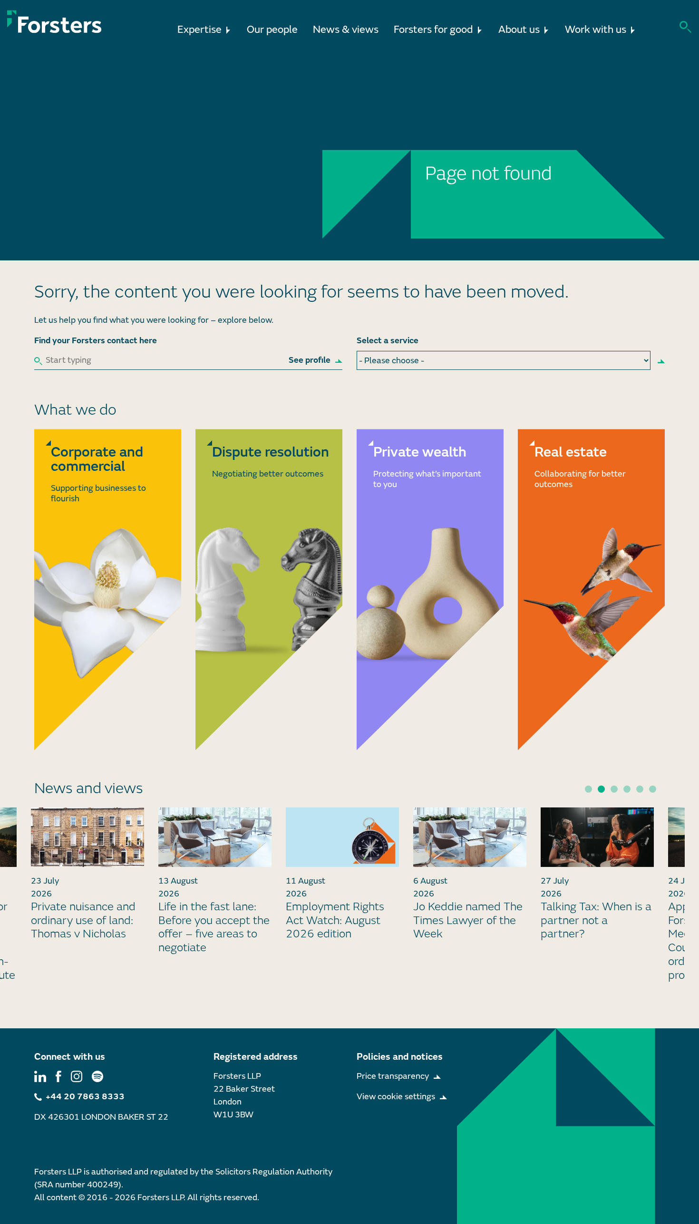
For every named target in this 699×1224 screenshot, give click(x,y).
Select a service (387, 340)
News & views (346, 29)
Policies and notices (400, 1057)
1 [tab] (588, 789)
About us (519, 29)
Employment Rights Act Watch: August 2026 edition (335, 920)
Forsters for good (433, 29)
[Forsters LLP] (54, 22)
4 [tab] (627, 789)
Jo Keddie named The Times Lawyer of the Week (468, 920)
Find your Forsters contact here (95, 340)
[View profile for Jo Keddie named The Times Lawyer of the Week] (469, 837)
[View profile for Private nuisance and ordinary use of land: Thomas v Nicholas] (87, 837)
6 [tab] (652, 789)
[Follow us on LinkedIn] (40, 1076)
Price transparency (393, 1076)
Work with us (595, 29)
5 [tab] (639, 789)
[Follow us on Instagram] (76, 1076)
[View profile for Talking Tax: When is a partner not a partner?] (597, 837)
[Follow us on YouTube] (97, 1076)
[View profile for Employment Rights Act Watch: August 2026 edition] (342, 837)
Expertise (199, 29)
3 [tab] (614, 789)
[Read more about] (107, 589)
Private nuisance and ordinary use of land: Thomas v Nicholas (83, 920)
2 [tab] (601, 789)
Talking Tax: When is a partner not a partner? (596, 920)
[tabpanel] (342, 878)
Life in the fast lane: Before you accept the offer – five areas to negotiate (214, 927)
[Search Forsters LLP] (685, 26)
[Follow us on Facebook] (58, 1076)
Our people (272, 29)
